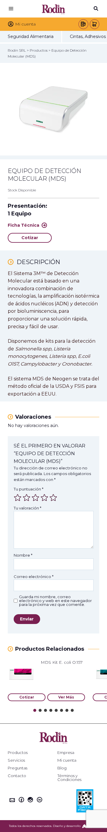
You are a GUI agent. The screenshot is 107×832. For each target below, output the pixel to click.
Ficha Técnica (23, 225)
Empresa (65, 753)
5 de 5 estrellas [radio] (53, 497)
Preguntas (17, 768)
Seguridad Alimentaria (31, 36)
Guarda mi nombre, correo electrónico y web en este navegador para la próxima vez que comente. (55, 600)
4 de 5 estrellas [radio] (44, 497)
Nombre (23, 555)
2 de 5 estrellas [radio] (26, 497)
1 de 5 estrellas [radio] (17, 497)
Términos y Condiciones (69, 778)
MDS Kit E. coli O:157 (62, 662)
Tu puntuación (28, 489)
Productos (18, 753)
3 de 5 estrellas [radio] (35, 497)
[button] (34, 710)
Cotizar (29, 237)
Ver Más (66, 697)
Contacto (17, 776)
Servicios (16, 760)
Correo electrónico (34, 576)
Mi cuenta (66, 760)
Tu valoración (27, 508)
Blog (62, 768)
